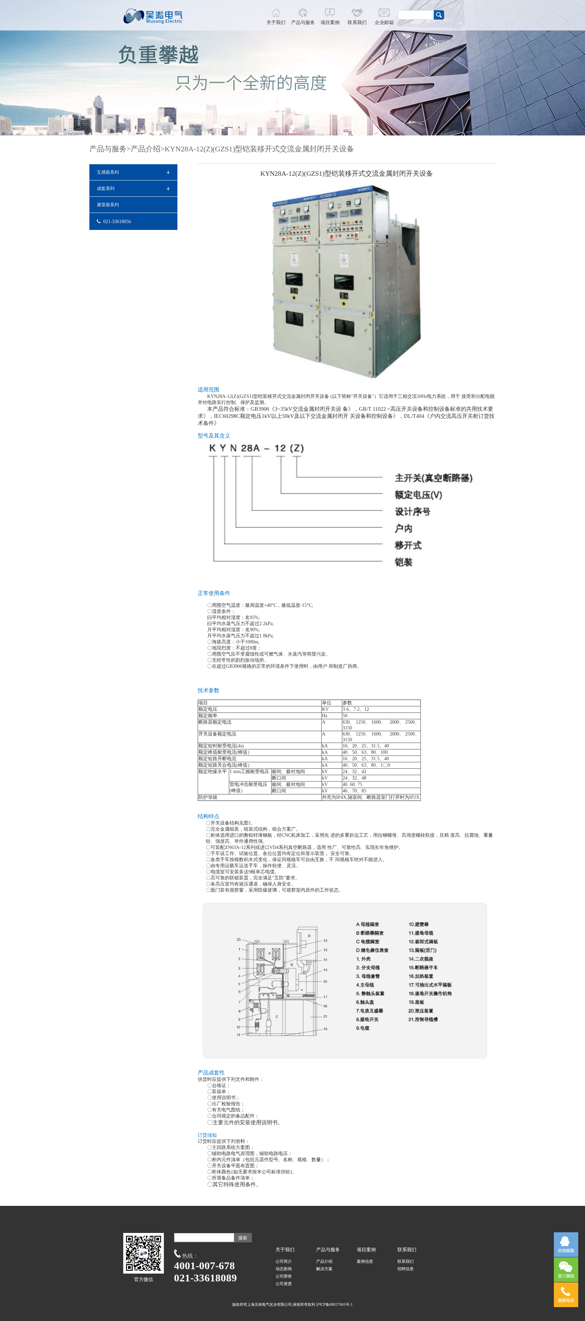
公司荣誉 (284, 1276)
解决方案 (324, 1268)
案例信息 (365, 1261)
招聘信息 (405, 1268)
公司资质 (284, 1283)
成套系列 (133, 188)
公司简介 (284, 1261)
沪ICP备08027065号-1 (334, 1304)
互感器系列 (133, 172)
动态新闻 (284, 1268)
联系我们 (405, 1261)
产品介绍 (145, 149)
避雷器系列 (108, 204)
